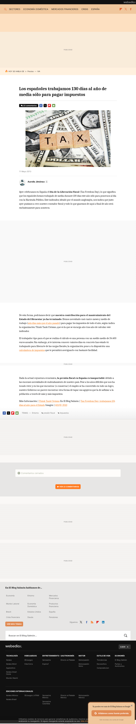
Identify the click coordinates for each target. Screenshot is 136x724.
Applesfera (10, 668)
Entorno (35, 413)
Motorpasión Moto (84, 665)
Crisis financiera (13, 617)
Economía (10, 595)
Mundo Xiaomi (12, 678)
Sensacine (46, 660)
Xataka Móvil (11, 664)
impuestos (64, 413)
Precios (30, 71)
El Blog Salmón (121, 660)
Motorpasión (84, 660)
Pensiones (53, 617)
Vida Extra (28, 664)
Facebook (130, 9)
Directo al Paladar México (68, 696)
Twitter (125, 9)
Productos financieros (53, 605)
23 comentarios (30, 105)
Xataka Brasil (11, 699)
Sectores (14, 9)
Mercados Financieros (54, 596)
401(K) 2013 (61, 405)
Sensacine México (46, 696)
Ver (69, 487)
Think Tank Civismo (49, 401)
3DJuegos (28, 660)
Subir (122, 647)
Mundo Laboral (12, 604)
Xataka (9, 660)
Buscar (125, 635)
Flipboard (120, 9)
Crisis (84, 9)
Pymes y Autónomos (119, 665)
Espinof (45, 664)
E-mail (53, 105)
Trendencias (102, 660)
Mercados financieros (64, 9)
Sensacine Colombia (46, 702)
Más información (88, 721)
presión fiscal (49, 413)
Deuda (30, 617)
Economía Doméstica (32, 605)
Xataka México (12, 695)
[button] (37, 182)
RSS (92, 622)
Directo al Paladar (68, 660)
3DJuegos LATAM (31, 695)
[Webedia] (130, 2)
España (95, 9)
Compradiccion (103, 668)
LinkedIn (103, 622)
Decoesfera (101, 664)
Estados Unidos (34, 612)
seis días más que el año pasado (44, 323)
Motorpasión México (84, 696)
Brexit (8, 612)
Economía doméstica (35, 9)
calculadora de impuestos (32, 350)
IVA (38, 71)
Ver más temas (14, 624)
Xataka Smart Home (11, 673)
